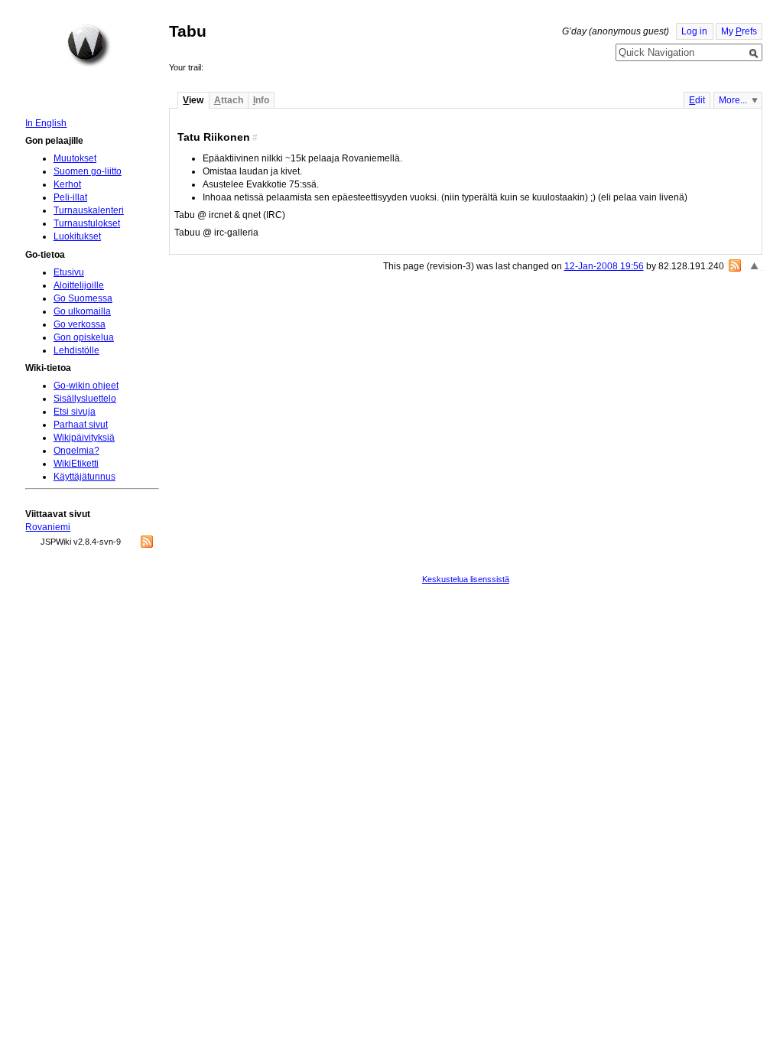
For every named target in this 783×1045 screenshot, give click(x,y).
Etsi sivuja (75, 411)
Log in (694, 31)
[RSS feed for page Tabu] (735, 265)
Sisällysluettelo (85, 398)
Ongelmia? (76, 450)
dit (697, 100)
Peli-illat (70, 197)
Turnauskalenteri (89, 210)
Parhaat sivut (81, 424)
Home (88, 45)
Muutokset (75, 158)
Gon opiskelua (84, 337)
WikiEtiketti (76, 463)
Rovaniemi (47, 527)
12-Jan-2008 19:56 (604, 266)
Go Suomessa (83, 298)
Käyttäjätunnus (84, 476)
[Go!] (754, 53)
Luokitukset (77, 236)
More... (733, 100)
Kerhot (67, 184)
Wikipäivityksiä (84, 437)
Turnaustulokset (87, 223)
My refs (739, 31)
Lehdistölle (76, 350)
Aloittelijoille (79, 285)
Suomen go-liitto (88, 171)
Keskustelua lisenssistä (465, 579)
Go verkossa (80, 324)
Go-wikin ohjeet (86, 385)
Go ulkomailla (82, 311)
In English (46, 123)
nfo (261, 100)
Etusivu (69, 272)
